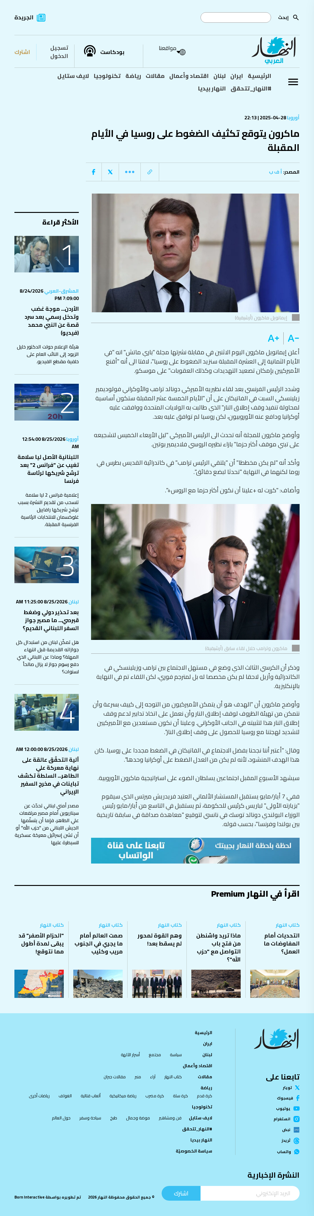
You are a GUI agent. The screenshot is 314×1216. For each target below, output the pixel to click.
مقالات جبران (115, 1077)
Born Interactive (29, 1197)
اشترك (22, 52)
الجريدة (23, 17)
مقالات (155, 75)
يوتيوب (283, 1108)
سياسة (176, 1055)
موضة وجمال (138, 1118)
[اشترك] (195, 851)
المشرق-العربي (61, 290)
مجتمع (155, 1055)
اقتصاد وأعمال (189, 75)
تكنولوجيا (107, 75)
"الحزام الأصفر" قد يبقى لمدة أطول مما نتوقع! (41, 943)
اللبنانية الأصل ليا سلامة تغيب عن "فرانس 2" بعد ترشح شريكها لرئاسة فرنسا (48, 469)
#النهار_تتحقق (251, 88)
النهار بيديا (212, 88)
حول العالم (61, 1118)
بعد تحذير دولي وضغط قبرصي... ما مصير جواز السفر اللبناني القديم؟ (51, 620)
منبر (138, 1077)
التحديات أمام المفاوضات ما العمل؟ (282, 943)
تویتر (287, 1088)
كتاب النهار (288, 924)
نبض (286, 1130)
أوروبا (293, 117)
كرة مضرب (154, 1096)
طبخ (113, 1118)
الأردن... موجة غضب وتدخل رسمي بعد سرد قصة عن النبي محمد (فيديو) (52, 321)
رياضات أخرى (39, 1096)
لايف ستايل (73, 75)
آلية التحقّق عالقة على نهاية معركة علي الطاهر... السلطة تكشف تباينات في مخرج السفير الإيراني (48, 776)
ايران (236, 75)
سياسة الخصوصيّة (194, 1151)
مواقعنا (167, 48)
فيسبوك (285, 1098)
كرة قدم (204, 1096)
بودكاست (112, 52)
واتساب (284, 1152)
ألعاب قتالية (91, 1096)
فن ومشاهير (170, 1118)
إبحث (283, 17)
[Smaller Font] (291, 338)
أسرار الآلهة (130, 1055)
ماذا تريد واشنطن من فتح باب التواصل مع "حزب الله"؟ (218, 947)
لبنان (219, 75)
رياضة (133, 75)
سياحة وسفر (90, 1118)
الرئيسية (259, 75)
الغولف (65, 1096)
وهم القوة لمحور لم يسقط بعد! (160, 939)
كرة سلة (180, 1096)
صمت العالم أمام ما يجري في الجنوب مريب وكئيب (99, 943)
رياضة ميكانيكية (122, 1096)
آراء (152, 1077)
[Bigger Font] (273, 338)
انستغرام (282, 1119)
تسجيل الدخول (59, 52)
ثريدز (285, 1140)
